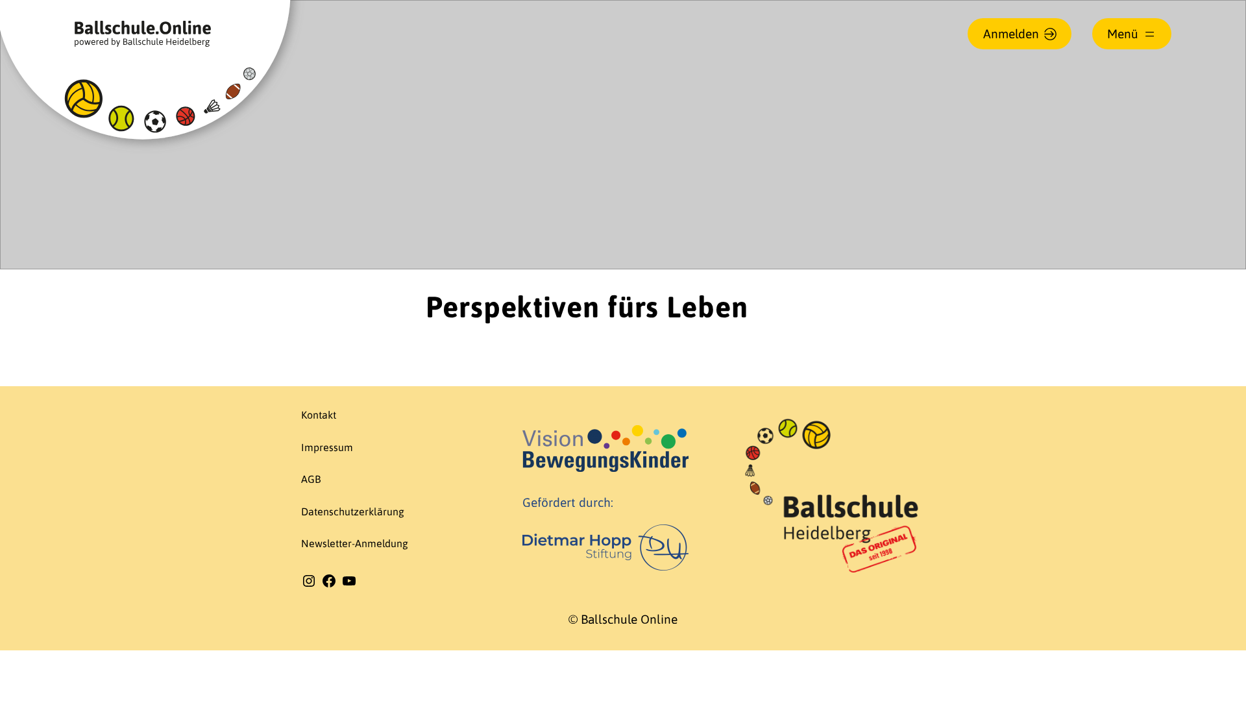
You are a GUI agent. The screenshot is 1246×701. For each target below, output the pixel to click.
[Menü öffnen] (1131, 33)
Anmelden (1011, 34)
